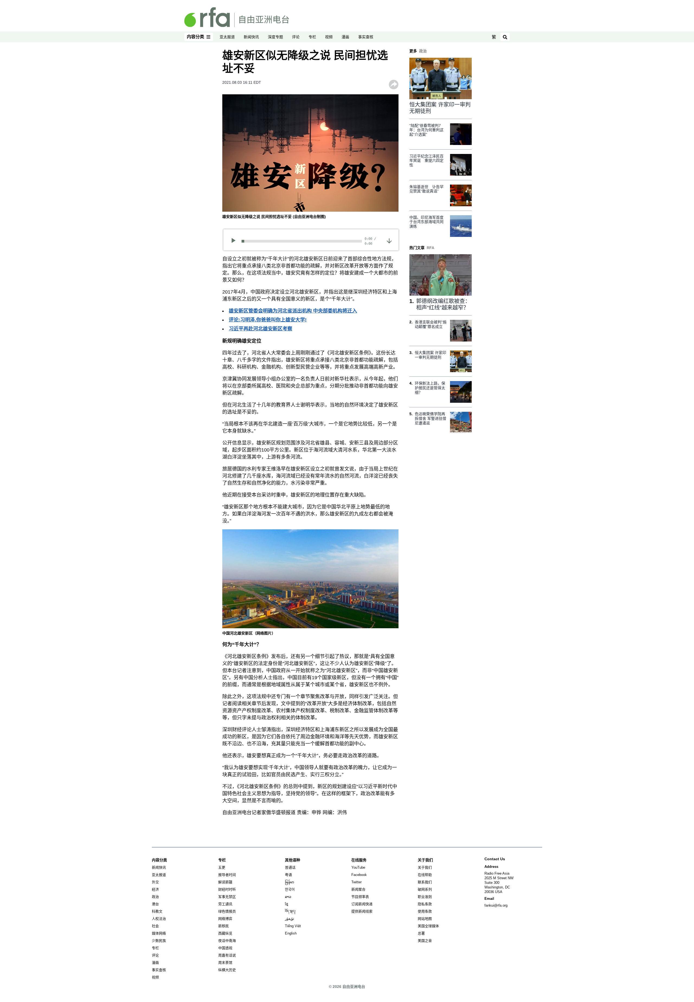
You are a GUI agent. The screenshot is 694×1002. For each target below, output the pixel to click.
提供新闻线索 (361, 911)
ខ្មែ (286, 904)
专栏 (312, 37)
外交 (155, 882)
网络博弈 (225, 919)
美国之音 (425, 941)
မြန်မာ (289, 882)
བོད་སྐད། (290, 911)
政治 (155, 897)
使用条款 (425, 911)
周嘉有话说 (227, 955)
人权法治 (159, 919)
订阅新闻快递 (361, 904)
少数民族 (159, 941)
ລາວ (288, 897)
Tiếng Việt (293, 926)
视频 (329, 37)
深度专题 (275, 37)
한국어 (290, 889)
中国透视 (225, 948)
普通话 (290, 867)
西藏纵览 (225, 933)
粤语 (288, 875)
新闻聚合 (358, 889)
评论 (296, 37)
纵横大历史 (227, 970)
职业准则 (425, 897)
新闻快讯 (251, 37)
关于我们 (425, 867)
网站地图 (425, 919)
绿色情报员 (227, 911)
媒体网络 (159, 933)
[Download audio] (389, 240)
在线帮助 (425, 875)
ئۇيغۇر (289, 919)
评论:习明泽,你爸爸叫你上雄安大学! (268, 320)
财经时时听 (227, 889)
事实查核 (365, 37)
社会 (155, 926)
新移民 (223, 926)
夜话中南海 (227, 941)
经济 (155, 889)
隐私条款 (425, 904)
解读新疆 (225, 882)
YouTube (358, 867)
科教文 (157, 911)
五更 (221, 867)
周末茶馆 (225, 963)
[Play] (235, 241)
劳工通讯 (225, 904)
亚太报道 (227, 37)
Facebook (359, 875)
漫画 (345, 37)
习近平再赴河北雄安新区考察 (260, 328)
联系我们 (425, 882)
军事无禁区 (227, 897)
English (291, 933)
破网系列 (425, 889)
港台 (155, 904)
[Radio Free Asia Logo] (236, 17)
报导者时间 (227, 875)
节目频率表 (360, 897)
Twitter (356, 882)
